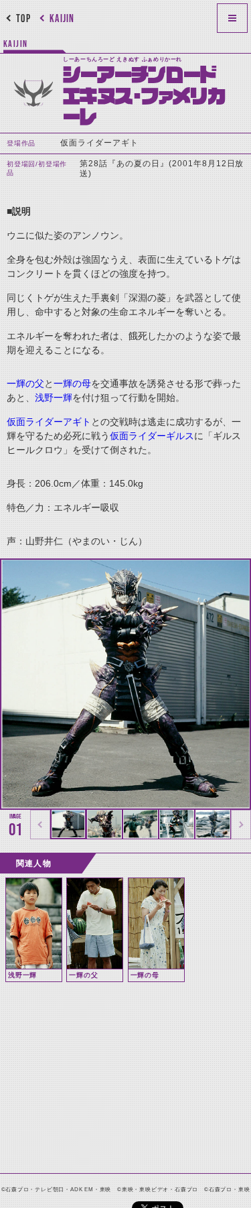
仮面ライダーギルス (152, 435)
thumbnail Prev (40, 824)
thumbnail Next (241, 824)
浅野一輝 (53, 397)
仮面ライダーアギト (49, 421)
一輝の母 (72, 383)
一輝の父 (25, 383)
